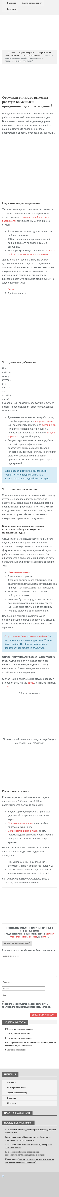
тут (7, 686)
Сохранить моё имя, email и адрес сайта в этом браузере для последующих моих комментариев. (26, 1005)
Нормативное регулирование (19, 1029)
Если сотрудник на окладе (22, 831)
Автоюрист (12, 1082)
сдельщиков (49, 425)
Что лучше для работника (17, 1033)
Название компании (19, 572)
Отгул (11, 289)
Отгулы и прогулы (31, 55)
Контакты (11, 9)
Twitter (45, 937)
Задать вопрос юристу (32, 3)
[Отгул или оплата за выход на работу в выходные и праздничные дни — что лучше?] (29, 80)
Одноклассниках (18, 937)
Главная (11, 52)
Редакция (11, 3)
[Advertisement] (29, 168)
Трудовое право (26, 52)
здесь (31, 682)
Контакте (50, 934)
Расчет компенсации (15, 1050)
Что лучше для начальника (18, 1038)
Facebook (32, 937)
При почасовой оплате (20, 823)
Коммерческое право (16, 1087)
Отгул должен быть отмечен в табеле (25, 636)
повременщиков (44, 421)
